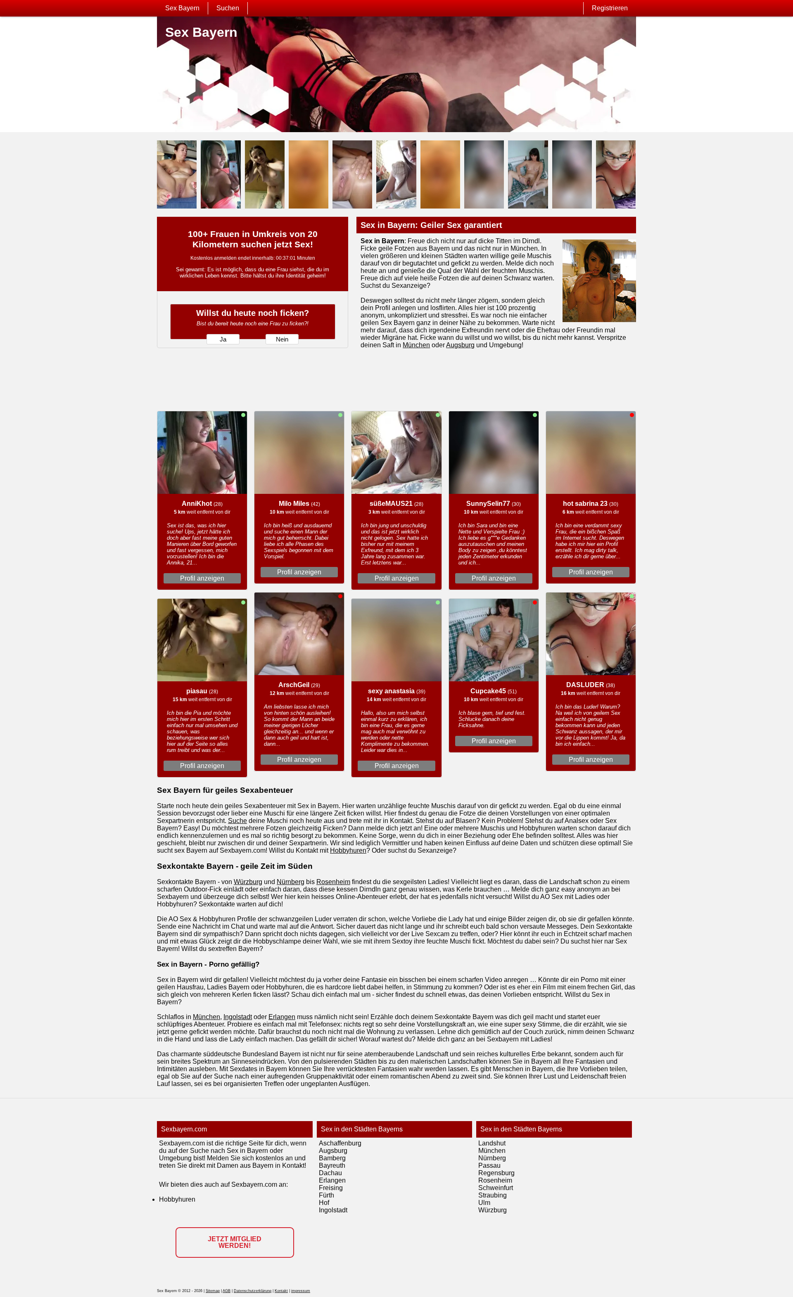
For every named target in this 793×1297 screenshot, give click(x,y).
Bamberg (332, 1158)
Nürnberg (290, 881)
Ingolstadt (237, 1016)
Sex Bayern (182, 8)
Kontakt (281, 1291)
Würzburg (248, 881)
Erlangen (281, 1016)
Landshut (492, 1143)
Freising (331, 1187)
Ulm (484, 1202)
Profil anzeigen (202, 578)
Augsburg (460, 345)
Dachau (330, 1172)
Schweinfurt (495, 1187)
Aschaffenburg (340, 1143)
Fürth (326, 1195)
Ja (223, 339)
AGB (226, 1291)
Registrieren (610, 8)
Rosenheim (333, 881)
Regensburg (496, 1172)
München (416, 345)
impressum (300, 1291)
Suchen (227, 8)
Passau (489, 1165)
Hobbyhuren (348, 850)
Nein (282, 339)
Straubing (492, 1195)
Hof (324, 1202)
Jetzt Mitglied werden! (234, 1242)
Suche (237, 820)
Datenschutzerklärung (252, 1291)
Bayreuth (332, 1165)
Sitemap (213, 1291)
